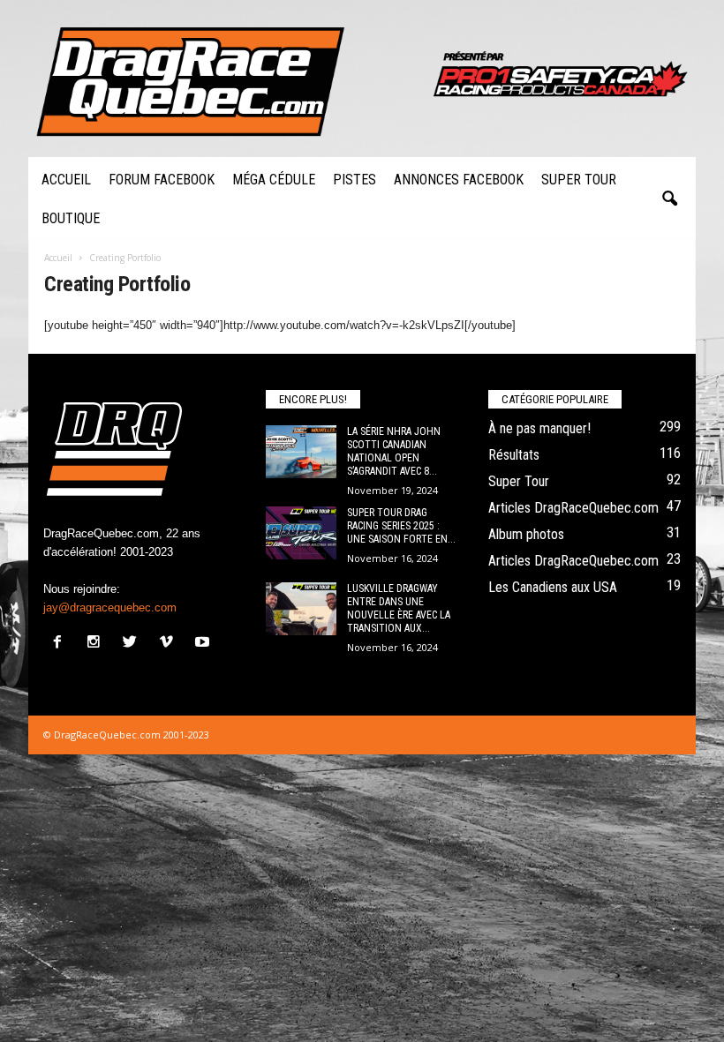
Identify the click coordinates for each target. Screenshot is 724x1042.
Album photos (526, 534)
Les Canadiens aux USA (552, 587)
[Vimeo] (170, 643)
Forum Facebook (162, 179)
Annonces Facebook (459, 179)
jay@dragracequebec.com (110, 607)
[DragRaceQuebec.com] (362, 78)
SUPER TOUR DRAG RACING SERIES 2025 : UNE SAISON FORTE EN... (401, 525)
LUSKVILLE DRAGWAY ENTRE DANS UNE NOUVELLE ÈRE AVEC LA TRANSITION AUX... (398, 608)
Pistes (354, 179)
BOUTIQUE (70, 218)
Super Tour (578, 179)
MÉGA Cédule (273, 179)
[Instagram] (97, 643)
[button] (669, 199)
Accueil (66, 179)
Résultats (513, 454)
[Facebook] (61, 643)
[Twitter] (134, 643)
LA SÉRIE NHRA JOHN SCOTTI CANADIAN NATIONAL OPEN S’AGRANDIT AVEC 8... (394, 451)
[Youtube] (204, 643)
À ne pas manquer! (539, 428)
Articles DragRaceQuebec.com (573, 507)
